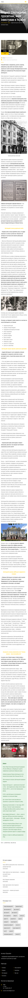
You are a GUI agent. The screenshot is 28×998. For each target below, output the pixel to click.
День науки (6, 912)
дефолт (6, 918)
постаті (18, 925)
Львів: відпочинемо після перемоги (11, 885)
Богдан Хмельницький (8, 906)
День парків (14, 912)
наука (20, 918)
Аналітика (17, 970)
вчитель (22, 915)
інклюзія (18, 934)
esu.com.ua (13, 842)
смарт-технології (16, 928)
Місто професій (7, 915)
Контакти (4, 975)
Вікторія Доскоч (9, 58)
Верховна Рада (19, 906)
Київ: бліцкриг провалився (9, 879)
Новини (4, 60)
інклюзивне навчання (8, 934)
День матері (16, 909)
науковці (6, 921)
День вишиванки (7, 909)
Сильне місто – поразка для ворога (11, 890)
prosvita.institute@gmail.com (9, 990)
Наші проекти (18, 967)
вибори (15, 915)
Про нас (16, 973)
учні (5, 931)
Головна (4, 967)
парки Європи (14, 921)
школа (11, 931)
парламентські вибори (8, 925)
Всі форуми (4, 973)
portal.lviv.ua (7, 842)
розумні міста (7, 928)
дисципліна (13, 918)
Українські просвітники (12, 60)
